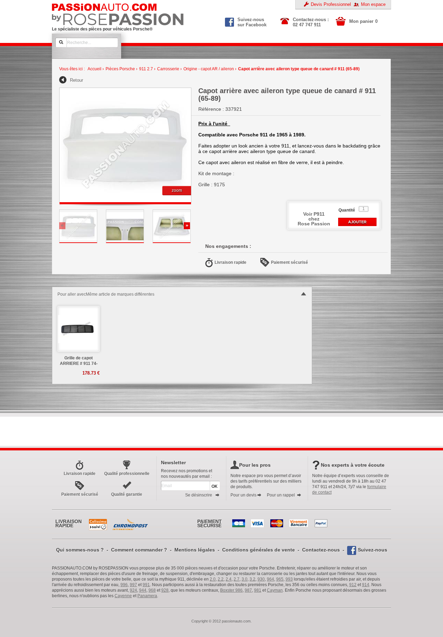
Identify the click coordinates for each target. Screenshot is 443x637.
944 (142, 590)
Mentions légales (194, 550)
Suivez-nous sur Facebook (251, 21)
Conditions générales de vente (258, 550)
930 (261, 579)
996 (124, 584)
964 (270, 579)
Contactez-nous (321, 550)
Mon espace (373, 4)
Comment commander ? (139, 550)
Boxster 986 (231, 590)
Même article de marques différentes (120, 294)
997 (133, 584)
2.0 (213, 579)
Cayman (275, 590)
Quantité (346, 210)
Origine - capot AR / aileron (208, 68)
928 (165, 590)
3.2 (252, 579)
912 (352, 584)
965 (279, 579)
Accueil (94, 68)
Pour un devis (243, 495)
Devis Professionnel (331, 4)
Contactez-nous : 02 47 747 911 (311, 22)
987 (248, 590)
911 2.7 (146, 68)
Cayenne (123, 595)
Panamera (147, 595)
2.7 (236, 579)
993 (289, 579)
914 (365, 584)
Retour (76, 80)
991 (146, 584)
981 (257, 590)
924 (133, 590)
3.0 (244, 579)
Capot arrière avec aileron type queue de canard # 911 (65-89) (299, 68)
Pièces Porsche (120, 68)
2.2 (221, 579)
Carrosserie (168, 68)
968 (152, 590)
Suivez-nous (372, 550)
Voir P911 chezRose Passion (314, 218)
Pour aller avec (71, 294)
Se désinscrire (198, 495)
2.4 (229, 579)
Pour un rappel (281, 495)
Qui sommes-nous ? (80, 550)
